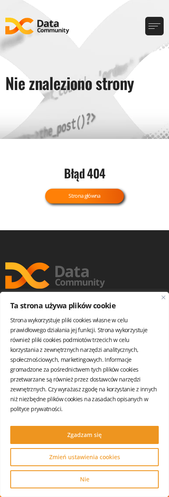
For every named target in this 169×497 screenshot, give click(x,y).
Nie (84, 479)
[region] (84, 394)
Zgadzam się (84, 435)
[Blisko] (163, 297)
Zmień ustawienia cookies (84, 457)
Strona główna (84, 195)
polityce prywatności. (36, 409)
